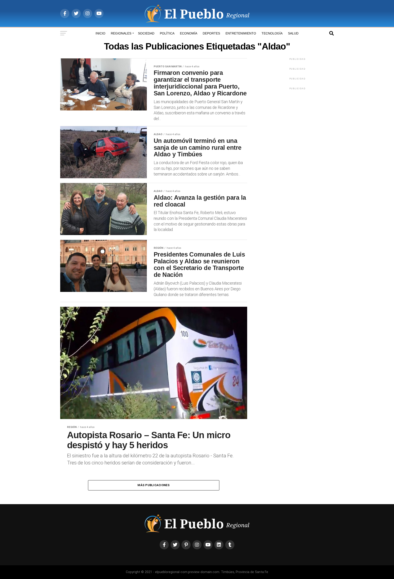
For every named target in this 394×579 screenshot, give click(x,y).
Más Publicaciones (153, 485)
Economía (188, 33)
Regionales (121, 33)
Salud (293, 33)
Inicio (100, 33)
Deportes (211, 33)
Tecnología (272, 33)
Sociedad (146, 33)
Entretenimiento (241, 33)
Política (167, 33)
